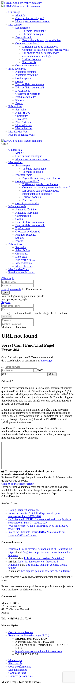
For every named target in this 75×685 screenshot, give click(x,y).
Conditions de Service (20, 632)
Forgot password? (11, 289)
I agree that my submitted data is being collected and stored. (38, 313)
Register (5, 302)
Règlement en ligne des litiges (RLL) (28, 635)
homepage (46, 360)
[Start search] (2, 367)
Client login (7, 278)
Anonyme (13, 564)
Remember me (34, 289)
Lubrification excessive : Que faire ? (44, 558)
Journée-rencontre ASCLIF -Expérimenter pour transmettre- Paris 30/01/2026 (34, 515)
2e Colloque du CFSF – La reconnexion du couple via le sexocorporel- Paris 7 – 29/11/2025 (39, 521)
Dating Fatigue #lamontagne (24, 509)
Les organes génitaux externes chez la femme (46, 570)
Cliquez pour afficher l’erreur (17, 483)
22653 (39, 370)
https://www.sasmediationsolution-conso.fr (38, 651)
